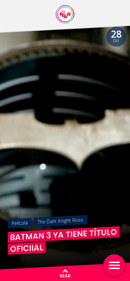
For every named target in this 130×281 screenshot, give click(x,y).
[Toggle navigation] (114, 265)
